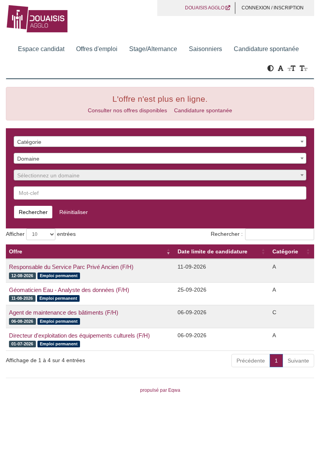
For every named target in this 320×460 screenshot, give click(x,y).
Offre (15, 251)
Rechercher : (227, 234)
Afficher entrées (41, 234)
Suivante (298, 360)
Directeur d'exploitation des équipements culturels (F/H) (79, 335)
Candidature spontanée (266, 49)
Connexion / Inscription (273, 8)
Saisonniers (205, 49)
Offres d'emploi (96, 49)
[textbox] (160, 175)
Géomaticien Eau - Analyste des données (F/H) (69, 290)
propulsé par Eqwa (160, 390)
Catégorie (285, 251)
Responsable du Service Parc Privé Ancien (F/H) (71, 267)
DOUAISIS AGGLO (205, 8)
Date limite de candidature (212, 251)
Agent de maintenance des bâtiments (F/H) (63, 312)
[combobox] (160, 141)
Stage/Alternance (153, 49)
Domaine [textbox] (28, 159)
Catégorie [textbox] (29, 142)
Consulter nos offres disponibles (127, 110)
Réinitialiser (73, 212)
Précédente (250, 360)
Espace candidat (41, 49)
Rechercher (33, 212)
